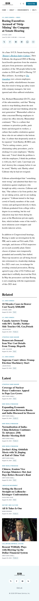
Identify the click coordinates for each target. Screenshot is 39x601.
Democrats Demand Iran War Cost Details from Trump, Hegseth (13, 343)
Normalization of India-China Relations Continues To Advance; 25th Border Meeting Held (16, 431)
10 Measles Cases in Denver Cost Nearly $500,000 (16, 305)
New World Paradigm (10, 404)
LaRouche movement (10, 485)
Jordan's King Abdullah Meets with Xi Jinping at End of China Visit (15, 452)
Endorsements (23, 10)
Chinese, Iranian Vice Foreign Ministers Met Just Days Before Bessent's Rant (16, 472)
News (18, 17)
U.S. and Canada (8, 17)
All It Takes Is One (12, 508)
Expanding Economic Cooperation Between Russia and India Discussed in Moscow (18, 410)
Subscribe (31, 4)
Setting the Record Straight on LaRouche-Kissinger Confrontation (15, 491)
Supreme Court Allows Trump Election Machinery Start (18, 361)
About (11, 10)
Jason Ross (6, 329)
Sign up (19, 588)
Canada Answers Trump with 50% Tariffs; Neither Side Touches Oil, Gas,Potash (17, 323)
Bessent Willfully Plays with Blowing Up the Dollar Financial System (15, 549)
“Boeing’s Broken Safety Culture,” (16, 55)
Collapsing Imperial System (13, 543)
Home (4, 10)
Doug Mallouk (7, 497)
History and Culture (10, 505)
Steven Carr (7, 35)
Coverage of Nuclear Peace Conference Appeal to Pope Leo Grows (15, 390)
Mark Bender (7, 511)
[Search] (23, 4)
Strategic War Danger (10, 337)
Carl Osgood (7, 349)
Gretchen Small (8, 396)
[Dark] (21, 4)
